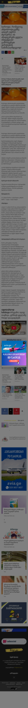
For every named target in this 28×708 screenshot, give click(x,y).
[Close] (24, 342)
